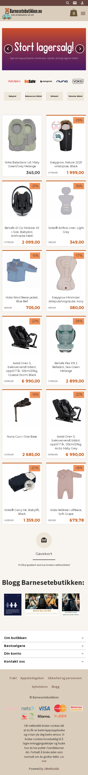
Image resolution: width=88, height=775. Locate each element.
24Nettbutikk (51, 769)
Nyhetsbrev (40, 687)
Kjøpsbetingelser (32, 678)
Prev (12, 48)
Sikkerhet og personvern (65, 678)
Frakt (13, 678)
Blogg (56, 687)
